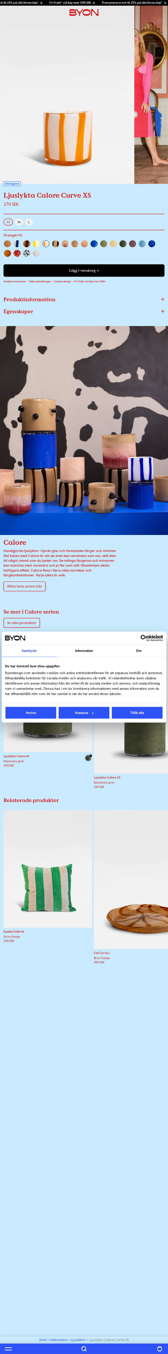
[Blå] (94, 244)
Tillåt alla (137, 713)
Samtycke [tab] (29, 650)
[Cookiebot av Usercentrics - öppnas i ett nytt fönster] (144, 638)
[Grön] (104, 244)
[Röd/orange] (17, 253)
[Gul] (113, 244)
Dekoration (58, 1340)
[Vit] (36, 253)
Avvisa (31, 713)
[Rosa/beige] (84, 244)
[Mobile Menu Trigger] (8, 1348)
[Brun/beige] (27, 244)
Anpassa (81, 713)
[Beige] (7, 244)
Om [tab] (139, 650)
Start (43, 1340)
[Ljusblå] (142, 244)
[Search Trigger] (84, 1348)
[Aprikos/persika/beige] (75, 244)
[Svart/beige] (56, 244)
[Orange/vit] (46, 244)
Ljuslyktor (78, 1340)
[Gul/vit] (36, 244)
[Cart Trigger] (159, 1348)
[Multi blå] (152, 244)
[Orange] (7, 253)
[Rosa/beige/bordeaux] (65, 244)
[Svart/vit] (27, 253)
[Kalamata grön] (123, 244)
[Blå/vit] (17, 244)
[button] (84, 299)
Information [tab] (84, 650)
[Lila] (132, 244)
